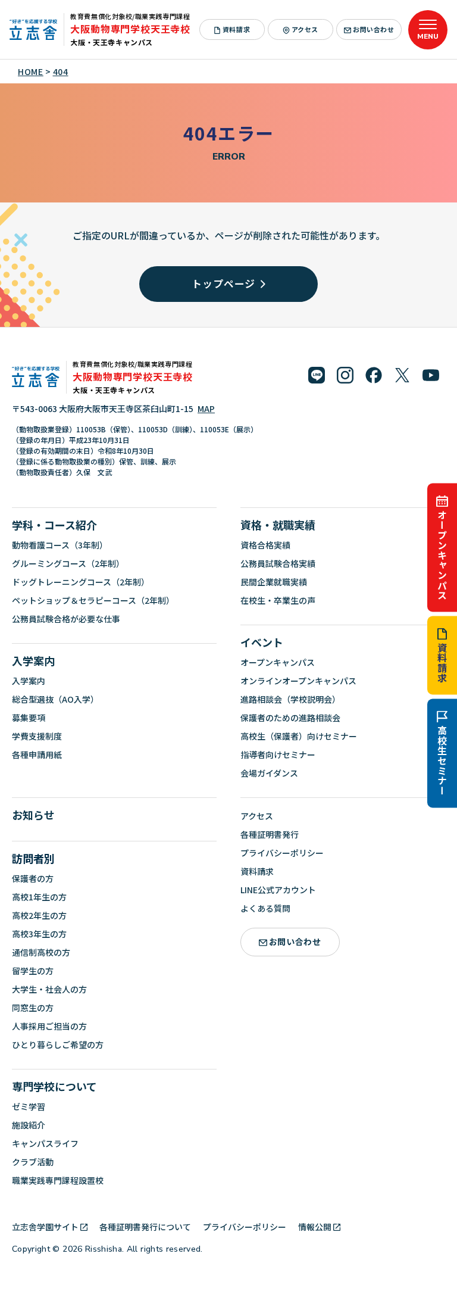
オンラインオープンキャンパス (298, 681)
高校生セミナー (442, 761)
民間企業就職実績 (273, 582)
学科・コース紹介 (54, 524)
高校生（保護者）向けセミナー (298, 736)
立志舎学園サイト (45, 1227)
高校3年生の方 (39, 934)
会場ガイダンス (269, 773)
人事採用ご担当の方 (49, 1026)
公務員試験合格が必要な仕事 (66, 619)
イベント (261, 642)
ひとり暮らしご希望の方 (58, 1044)
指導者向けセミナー (277, 754)
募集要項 (28, 718)
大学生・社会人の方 (49, 989)
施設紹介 (28, 1125)
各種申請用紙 (37, 754)
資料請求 (442, 663)
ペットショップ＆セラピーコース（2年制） (93, 600)
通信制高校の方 (41, 952)
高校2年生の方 (39, 915)
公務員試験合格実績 (277, 563)
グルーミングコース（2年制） (68, 563)
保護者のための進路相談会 (290, 718)
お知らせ (33, 814)
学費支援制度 (37, 736)
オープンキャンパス (442, 555)
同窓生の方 (33, 1008)
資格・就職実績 (277, 524)
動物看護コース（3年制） (60, 545)
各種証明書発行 (269, 834)
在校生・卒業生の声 (277, 600)
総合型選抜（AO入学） (55, 699)
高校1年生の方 (39, 897)
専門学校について (54, 1086)
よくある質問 (265, 908)
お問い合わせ (373, 29)
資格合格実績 (265, 545)
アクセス (305, 29)
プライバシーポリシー (282, 853)
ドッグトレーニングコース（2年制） (80, 582)
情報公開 (314, 1227)
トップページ (223, 283)
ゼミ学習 (28, 1106)
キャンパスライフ (45, 1143)
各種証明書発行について (145, 1227)
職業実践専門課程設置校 (58, 1180)
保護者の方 (33, 878)
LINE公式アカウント (278, 890)
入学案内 (33, 660)
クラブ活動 (33, 1162)
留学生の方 (33, 971)
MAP (206, 408)
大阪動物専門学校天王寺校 (130, 28)
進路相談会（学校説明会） (290, 699)
